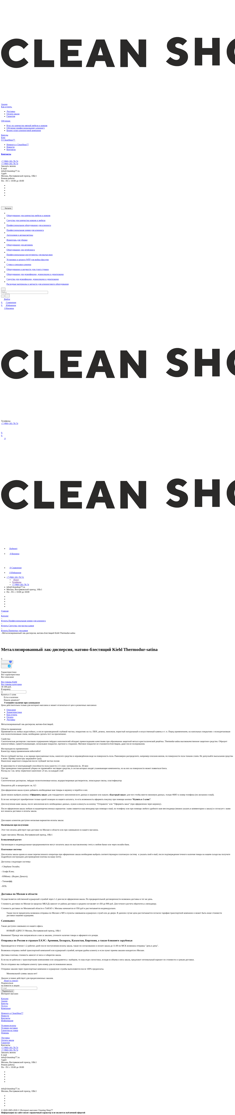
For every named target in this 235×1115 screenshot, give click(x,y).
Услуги (4, 1006)
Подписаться (7, 991)
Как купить (12, 715)
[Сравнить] (6, 666)
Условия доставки (9, 1028)
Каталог (5, 998)
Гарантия (11, 116)
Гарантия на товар (9, 1030)
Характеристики (14, 712)
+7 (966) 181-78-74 (9, 161)
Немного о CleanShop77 (18, 144)
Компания (5, 1008)
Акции (4, 1001)
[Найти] (7, 295)
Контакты (11, 149)
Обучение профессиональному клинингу (26, 128)
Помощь (5, 1033)
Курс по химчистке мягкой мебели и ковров (27, 125)
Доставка (11, 111)
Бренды (4, 1003)
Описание (11, 710)
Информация (7, 1020)
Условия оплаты (8, 1025)
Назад (16, 580)
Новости (11, 147)
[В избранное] (7, 662)
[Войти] (2, 429)
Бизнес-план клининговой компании (24, 130)
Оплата (10, 717)
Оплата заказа (13, 114)
